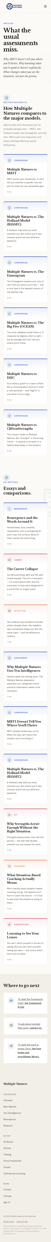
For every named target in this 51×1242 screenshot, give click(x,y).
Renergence (9, 1119)
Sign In (6, 1202)
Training (7, 1154)
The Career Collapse (22, 569)
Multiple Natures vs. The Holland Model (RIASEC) (25, 220)
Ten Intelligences (12, 1113)
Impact (7, 1167)
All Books (8, 1141)
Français (7, 1196)
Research (8, 1125)
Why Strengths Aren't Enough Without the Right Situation (23, 827)
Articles (7, 1148)
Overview (7, 1100)
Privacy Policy (8, 1221)
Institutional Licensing (14, 1173)
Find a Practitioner (12, 1160)
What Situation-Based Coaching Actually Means (24, 878)
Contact (7, 1189)
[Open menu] (45, 6)
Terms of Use (22, 1221)
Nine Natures (9, 1106)
